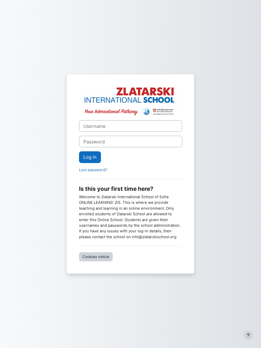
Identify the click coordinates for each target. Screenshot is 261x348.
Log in (90, 157)
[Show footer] (248, 335)
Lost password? (93, 170)
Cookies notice (95, 257)
